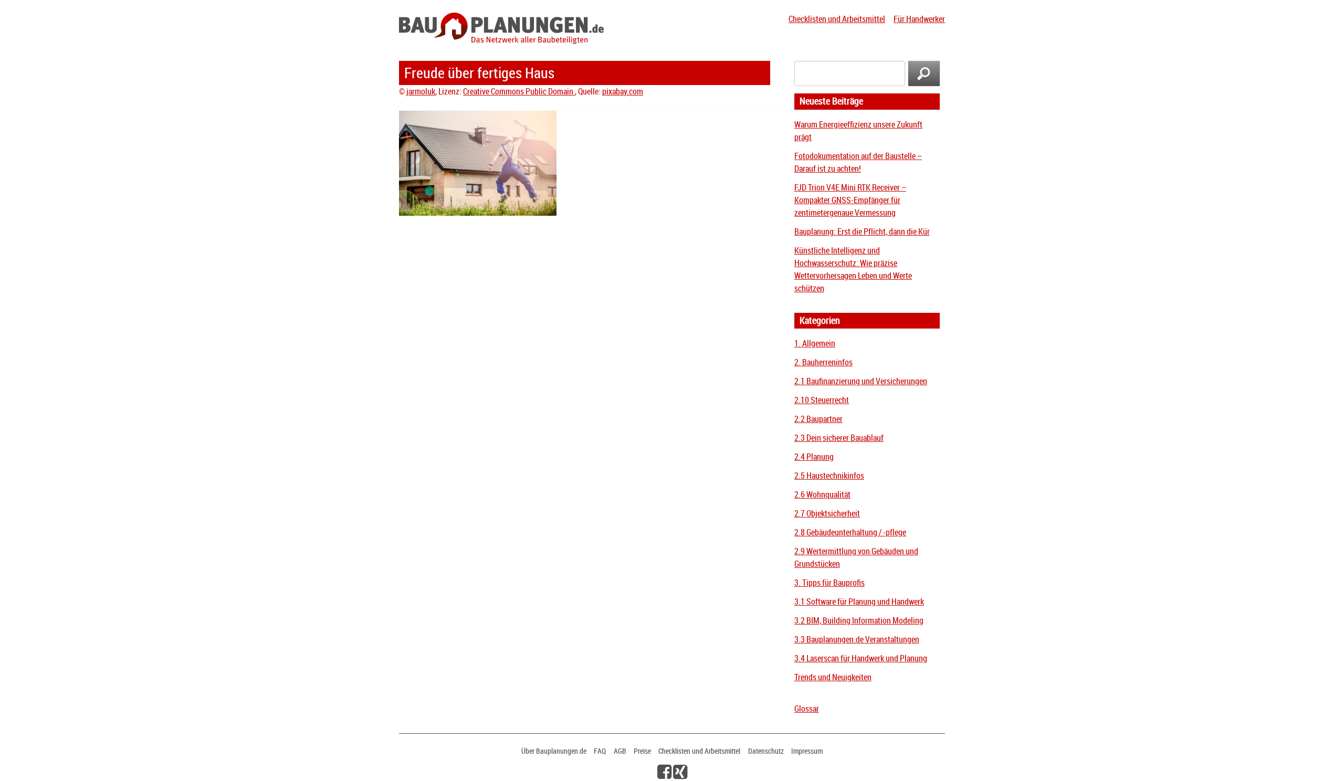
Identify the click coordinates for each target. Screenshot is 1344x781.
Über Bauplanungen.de (553, 751)
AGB (620, 751)
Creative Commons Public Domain (519, 91)
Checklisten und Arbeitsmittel (837, 19)
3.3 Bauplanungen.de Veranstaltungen (856, 639)
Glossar (806, 708)
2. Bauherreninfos (823, 362)
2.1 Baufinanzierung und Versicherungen (860, 381)
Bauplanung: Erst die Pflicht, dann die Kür (862, 231)
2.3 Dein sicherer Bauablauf (839, 438)
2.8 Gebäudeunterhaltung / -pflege (850, 532)
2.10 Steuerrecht (821, 400)
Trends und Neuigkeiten (833, 677)
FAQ (600, 751)
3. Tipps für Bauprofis (829, 582)
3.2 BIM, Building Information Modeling (858, 620)
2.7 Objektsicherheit (827, 513)
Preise (642, 751)
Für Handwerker (919, 19)
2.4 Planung (814, 456)
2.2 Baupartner (818, 419)
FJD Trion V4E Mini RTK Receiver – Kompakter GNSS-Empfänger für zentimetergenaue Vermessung (850, 200)
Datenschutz (766, 751)
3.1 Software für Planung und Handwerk (859, 601)
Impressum (807, 751)
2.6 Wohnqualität (822, 494)
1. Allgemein (814, 343)
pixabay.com (622, 91)
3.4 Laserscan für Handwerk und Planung (860, 658)
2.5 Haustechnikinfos (829, 475)
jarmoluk (420, 91)
